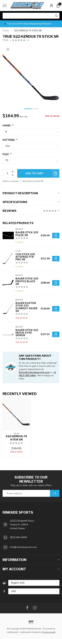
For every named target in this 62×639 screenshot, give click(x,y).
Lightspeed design (29, 632)
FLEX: (7, 154)
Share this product (31, 181)
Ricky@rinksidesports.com (34, 372)
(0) (28, 40)
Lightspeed (12, 632)
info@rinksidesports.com (23, 547)
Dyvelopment (48, 632)
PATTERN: (10, 140)
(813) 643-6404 (18, 537)
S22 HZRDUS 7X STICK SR (28, 30)
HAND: (8, 125)
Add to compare (11, 181)
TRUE (5, 40)
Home (6, 30)
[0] (58, 5)
